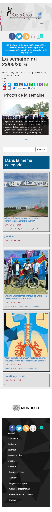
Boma (30, 369)
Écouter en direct (16, 455)
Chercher (41, 149)
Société (7, 229)
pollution (22, 229)
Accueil (11, 433)
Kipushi (29, 229)
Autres (11, 466)
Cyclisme (21, 306)
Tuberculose (22, 369)
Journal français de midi (14, 376)
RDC (30, 306)
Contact (12, 500)
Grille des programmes (19, 488)
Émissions (13, 444)
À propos (13, 477)
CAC (26, 306)
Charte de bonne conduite (21, 494)
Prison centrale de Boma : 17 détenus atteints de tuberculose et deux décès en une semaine (25, 359)
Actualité (14, 229)
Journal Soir (9, 236)
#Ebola (11, 461)
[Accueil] (24, 13)
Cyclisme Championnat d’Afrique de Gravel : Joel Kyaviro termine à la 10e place (25, 297)
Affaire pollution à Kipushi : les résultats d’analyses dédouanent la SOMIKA (22, 219)
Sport (6, 306)
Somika (36, 229)
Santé (6, 369)
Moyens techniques (18, 483)
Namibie (36, 306)
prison (36, 369)
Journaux (12, 449)
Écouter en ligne (16, 472)
